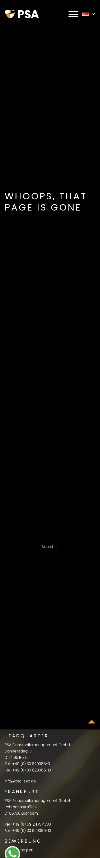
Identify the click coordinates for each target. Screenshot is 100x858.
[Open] (73, 14)
